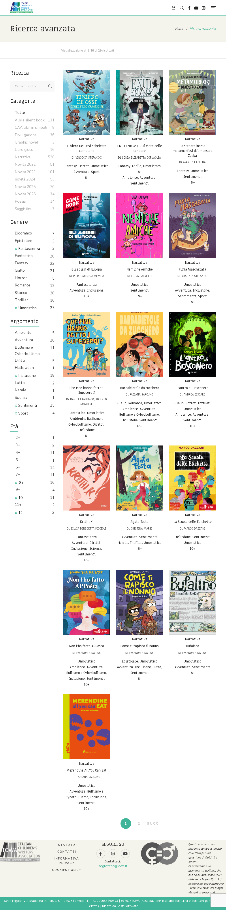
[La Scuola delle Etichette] (192, 478)
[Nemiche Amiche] (139, 225)
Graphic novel (26, 142)
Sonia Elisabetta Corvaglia (141, 157)
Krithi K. (86, 522)
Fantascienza (29, 248)
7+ (17, 474)
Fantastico (24, 255)
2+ (17, 437)
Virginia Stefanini (88, 157)
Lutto (20, 382)
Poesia (20, 201)
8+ (21, 482)
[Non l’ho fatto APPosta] (86, 602)
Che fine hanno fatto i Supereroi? (87, 390)
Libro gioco (24, 149)
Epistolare (23, 240)
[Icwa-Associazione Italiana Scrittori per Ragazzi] (21, 7)
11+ (18, 504)
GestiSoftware (127, 906)
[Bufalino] (192, 602)
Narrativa (86, 139)
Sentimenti (27, 405)
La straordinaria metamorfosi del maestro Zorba (193, 151)
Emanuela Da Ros (88, 653)
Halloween (24, 367)
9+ (17, 489)
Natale (20, 390)
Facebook (189, 8)
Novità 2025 (25, 186)
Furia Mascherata (192, 269)
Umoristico (27, 308)
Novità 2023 (25, 172)
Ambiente (23, 332)
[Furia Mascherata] (192, 225)
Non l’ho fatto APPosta (86, 646)
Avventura (24, 339)
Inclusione (27, 375)
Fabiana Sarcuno (141, 394)
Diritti (20, 360)
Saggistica (23, 208)
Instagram (203, 8)
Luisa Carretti (141, 276)
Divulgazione (26, 135)
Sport (23, 413)
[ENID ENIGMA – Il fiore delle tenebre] (139, 102)
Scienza (21, 397)
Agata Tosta (139, 522)
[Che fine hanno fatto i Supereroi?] (86, 344)
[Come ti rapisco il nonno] (139, 602)
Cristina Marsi (141, 528)
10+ (21, 497)
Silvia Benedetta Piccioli (88, 528)
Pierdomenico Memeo (88, 276)
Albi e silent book (30, 120)
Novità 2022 (25, 164)
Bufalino (192, 646)
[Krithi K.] (86, 478)
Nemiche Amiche (139, 269)
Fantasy (21, 263)
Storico (21, 292)
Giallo (20, 270)
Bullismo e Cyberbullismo (27, 350)
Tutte (20, 112)
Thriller (21, 300)
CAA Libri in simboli (31, 127)
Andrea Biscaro (194, 394)
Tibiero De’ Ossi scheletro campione (87, 148)
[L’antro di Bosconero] (192, 344)
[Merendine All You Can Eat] (86, 726)
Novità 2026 (25, 194)
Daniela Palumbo (82, 399)
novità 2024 (25, 179)
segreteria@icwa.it (112, 866)
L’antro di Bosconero (192, 388)
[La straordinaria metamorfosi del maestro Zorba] (192, 102)
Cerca (50, 86)
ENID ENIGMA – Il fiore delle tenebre (139, 148)
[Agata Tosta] (139, 478)
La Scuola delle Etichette (192, 522)
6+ (17, 467)
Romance (22, 285)
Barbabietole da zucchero (139, 388)
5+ (17, 460)
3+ (17, 445)
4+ (17, 452)
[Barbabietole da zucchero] (139, 344)
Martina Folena (194, 162)
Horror (21, 277)
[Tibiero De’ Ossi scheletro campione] (86, 102)
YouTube (196, 8)
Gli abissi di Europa (87, 269)
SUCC (153, 823)
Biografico (23, 233)
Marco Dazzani (194, 528)
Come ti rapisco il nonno (140, 646)
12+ (21, 512)
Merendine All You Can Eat (86, 770)
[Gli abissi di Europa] (86, 225)
